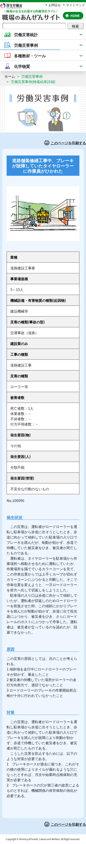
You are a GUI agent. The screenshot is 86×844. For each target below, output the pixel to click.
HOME (75, 15)
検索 (75, 26)
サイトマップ (75, 5)
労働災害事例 (32, 76)
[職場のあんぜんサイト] (30, 12)
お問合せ (55, 5)
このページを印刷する (68, 142)
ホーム (9, 76)
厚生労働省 (13, 5)
